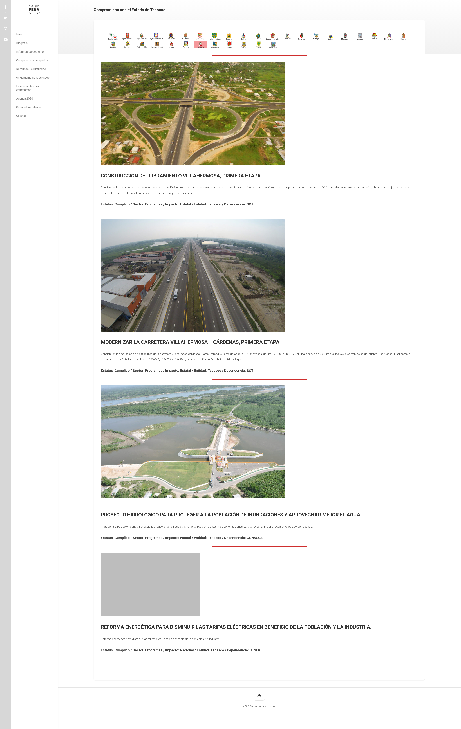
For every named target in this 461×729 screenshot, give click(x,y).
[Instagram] (5, 29)
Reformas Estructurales (31, 69)
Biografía (22, 43)
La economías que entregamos (27, 88)
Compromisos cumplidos (32, 60)
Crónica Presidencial (29, 107)
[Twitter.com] (5, 18)
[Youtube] (5, 39)
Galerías (21, 116)
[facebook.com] (5, 7)
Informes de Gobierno (30, 51)
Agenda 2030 (24, 98)
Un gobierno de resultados (33, 77)
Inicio (19, 34)
